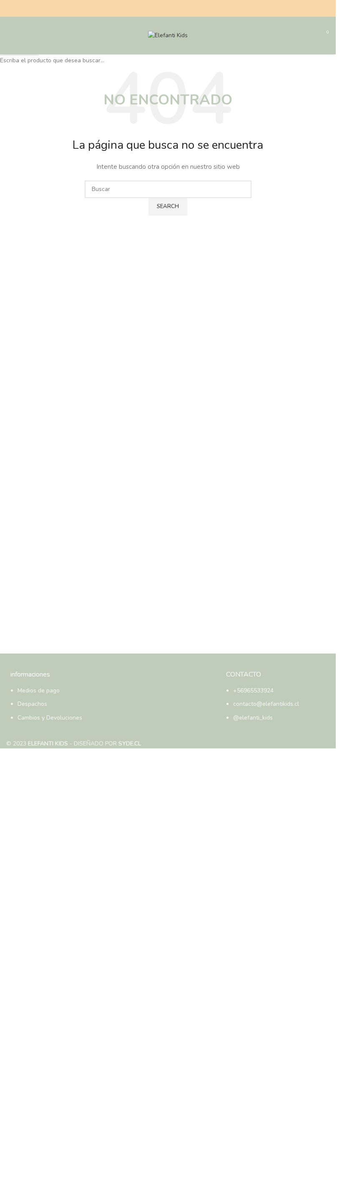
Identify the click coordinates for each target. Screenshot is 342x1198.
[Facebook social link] (158, 8)
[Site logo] (168, 35)
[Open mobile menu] (9, 35)
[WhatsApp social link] (178, 8)
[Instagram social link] (168, 8)
